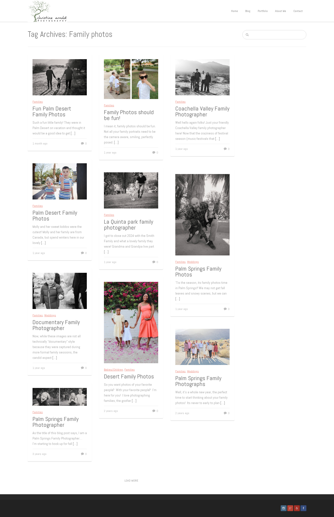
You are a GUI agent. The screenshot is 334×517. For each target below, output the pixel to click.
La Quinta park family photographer (128, 224)
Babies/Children (113, 370)
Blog (247, 11)
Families (38, 102)
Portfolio (263, 11)
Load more (131, 481)
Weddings (193, 262)
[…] (73, 133)
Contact (298, 11)
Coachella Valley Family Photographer (202, 111)
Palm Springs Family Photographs (198, 381)
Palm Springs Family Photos (198, 271)
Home (234, 11)
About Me (280, 11)
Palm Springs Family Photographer (55, 422)
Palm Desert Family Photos (55, 215)
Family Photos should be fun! (129, 115)
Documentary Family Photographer (56, 325)
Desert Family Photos (129, 376)
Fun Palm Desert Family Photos (52, 111)
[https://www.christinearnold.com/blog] (47, 11)
